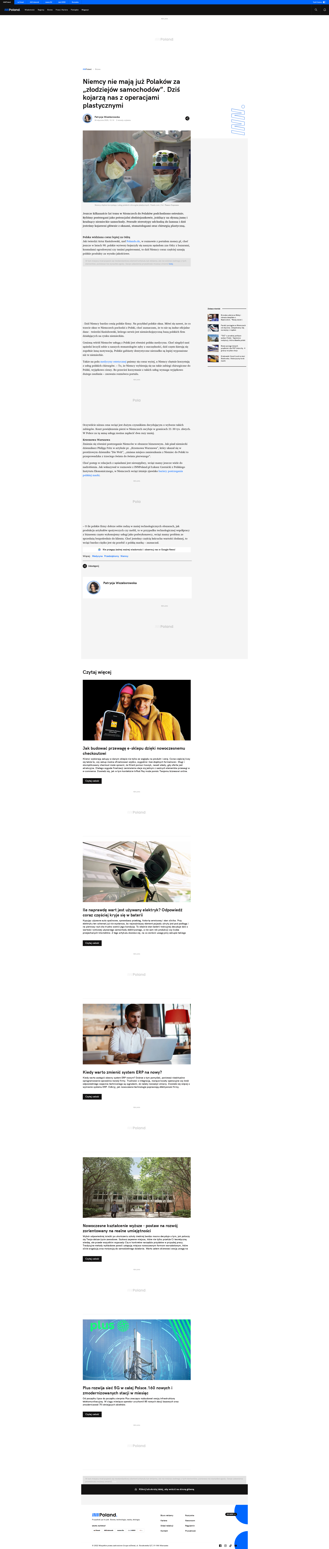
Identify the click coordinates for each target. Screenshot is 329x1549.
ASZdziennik (34, 2)
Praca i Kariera (62, 10)
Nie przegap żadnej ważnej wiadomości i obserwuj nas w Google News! (139, 549)
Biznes (50, 10)
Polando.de (133, 241)
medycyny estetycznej (113, 361)
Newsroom (190, 1520)
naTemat (20, 2)
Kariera (164, 1520)
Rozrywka (75, 2)
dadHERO (62, 2)
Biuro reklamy (167, 1515)
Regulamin (190, 1525)
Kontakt (164, 1530)
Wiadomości (30, 10)
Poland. (7, 2)
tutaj (170, 263)
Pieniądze (75, 10)
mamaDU (48, 2)
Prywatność (190, 1530)
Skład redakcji (167, 1525)
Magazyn (85, 10)
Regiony (41, 10)
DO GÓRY (230, 1514)
